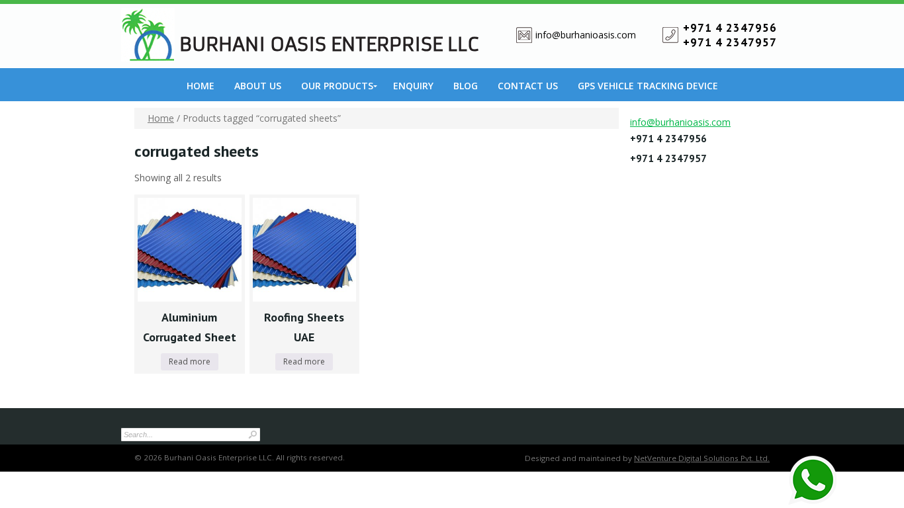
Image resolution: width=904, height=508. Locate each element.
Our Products (337, 85)
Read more (189, 361)
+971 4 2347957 (730, 42)
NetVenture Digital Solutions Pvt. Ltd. (702, 458)
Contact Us (528, 85)
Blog (465, 85)
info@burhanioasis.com (585, 34)
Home (200, 85)
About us (257, 85)
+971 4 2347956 (730, 28)
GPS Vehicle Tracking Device (648, 85)
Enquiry (413, 85)
